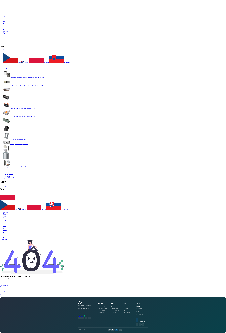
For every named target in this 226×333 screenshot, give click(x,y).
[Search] (114, 49)
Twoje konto (113, 306)
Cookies (142, 329)
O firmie (125, 306)
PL (116, 329)
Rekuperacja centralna (103, 308)
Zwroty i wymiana (114, 308)
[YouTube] (140, 324)
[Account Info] (114, 50)
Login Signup (4, 239)
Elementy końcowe (102, 312)
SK (120, 329)
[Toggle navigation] (1, 188)
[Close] (0, 7)
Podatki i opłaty (114, 312)
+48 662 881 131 (3, 43)
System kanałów (102, 310)
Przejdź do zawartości (4, 1)
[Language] (3, 52)
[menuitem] (5, 68)
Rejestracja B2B (127, 308)
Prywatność (137, 329)
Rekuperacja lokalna (102, 306)
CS (109, 329)
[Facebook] (137, 324)
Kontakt (112, 314)
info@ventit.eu (141, 318)
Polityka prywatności (127, 314)
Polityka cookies (127, 312)
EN (112, 329)
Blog (125, 310)
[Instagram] (142, 324)
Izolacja (100, 314)
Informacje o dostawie (115, 310)
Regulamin (146, 329)
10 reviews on (81, 316)
